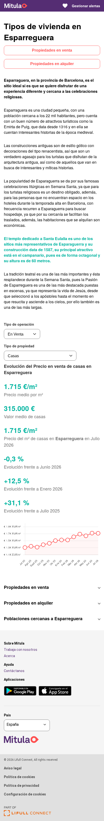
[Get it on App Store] (55, 691)
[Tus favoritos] (65, 6)
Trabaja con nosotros (20, 650)
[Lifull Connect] (27, 815)
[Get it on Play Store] (20, 691)
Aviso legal (13, 768)
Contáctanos (14, 671)
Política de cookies (19, 777)
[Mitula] (16, 5)
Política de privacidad (21, 785)
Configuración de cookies (25, 794)
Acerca (9, 656)
